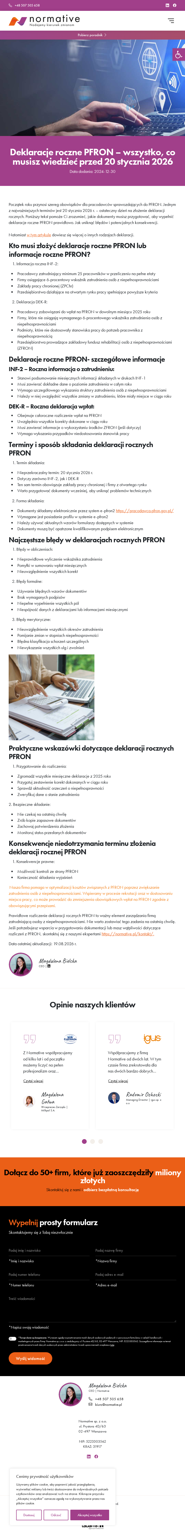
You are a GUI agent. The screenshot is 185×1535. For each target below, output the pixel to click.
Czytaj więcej (33, 1080)
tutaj (112, 1344)
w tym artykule (39, 235)
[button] (178, 54)
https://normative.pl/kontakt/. (128, 934)
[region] (63, 1496)
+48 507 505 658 (27, 5)
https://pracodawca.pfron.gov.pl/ (145, 510)
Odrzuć (56, 1515)
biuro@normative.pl (108, 1404)
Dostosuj (28, 1515)
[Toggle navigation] (173, 20)
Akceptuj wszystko (90, 1515)
